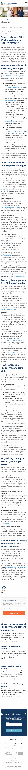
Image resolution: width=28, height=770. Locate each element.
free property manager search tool (16, 567)
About (15, 745)
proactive (7, 108)
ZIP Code (7, 722)
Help (22, 743)
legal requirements (6, 255)
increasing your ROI (19, 276)
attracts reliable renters (15, 275)
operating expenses (10, 122)
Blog (16, 743)
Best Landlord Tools (7, 631)
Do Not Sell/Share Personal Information (14, 762)
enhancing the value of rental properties (12, 75)
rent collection (19, 116)
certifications (4, 432)
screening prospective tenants (13, 87)
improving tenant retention (8, 309)
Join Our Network (7, 743)
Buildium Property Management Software (14, 748)
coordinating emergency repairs (10, 242)
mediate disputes (6, 190)
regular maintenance (10, 100)
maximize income (6, 523)
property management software (10, 207)
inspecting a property (14, 352)
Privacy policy (14, 758)
